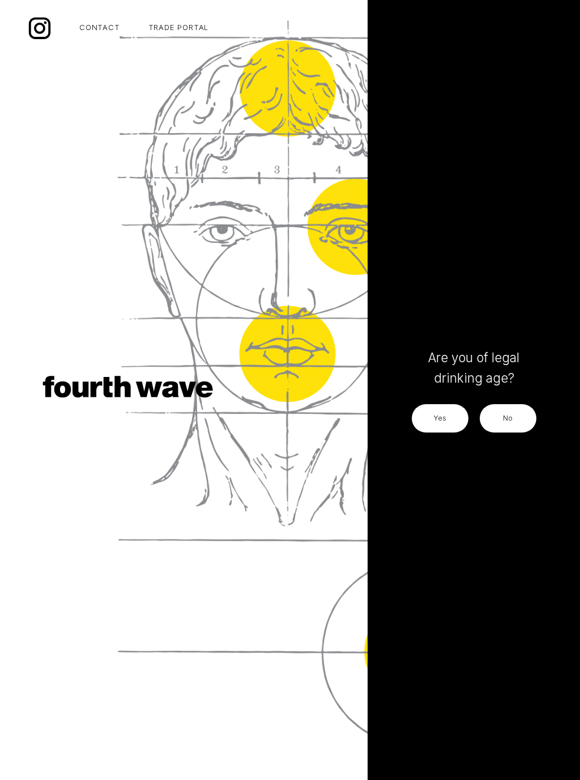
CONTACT (99, 27)
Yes (439, 418)
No (508, 418)
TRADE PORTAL (178, 27)
